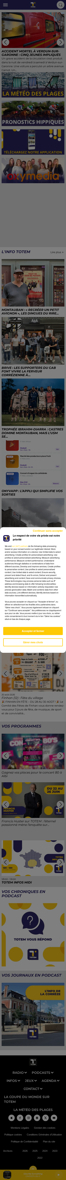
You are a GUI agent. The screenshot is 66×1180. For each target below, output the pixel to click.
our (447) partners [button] (20, 546)
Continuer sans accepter (48, 531)
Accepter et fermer (33, 631)
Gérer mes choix (33, 642)
